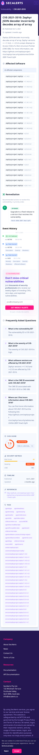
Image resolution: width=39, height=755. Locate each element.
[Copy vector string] (32, 446)
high (30, 464)
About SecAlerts (9, 644)
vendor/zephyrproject (11, 547)
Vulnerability (6, 9)
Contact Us (7, 653)
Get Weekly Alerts (19, 307)
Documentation (9, 670)
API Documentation (11, 674)
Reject (6, 751)
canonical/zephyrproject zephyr (14, 551)
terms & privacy (7, 746)
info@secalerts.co (10, 696)
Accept (16, 751)
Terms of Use (8, 657)
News (5, 649)
